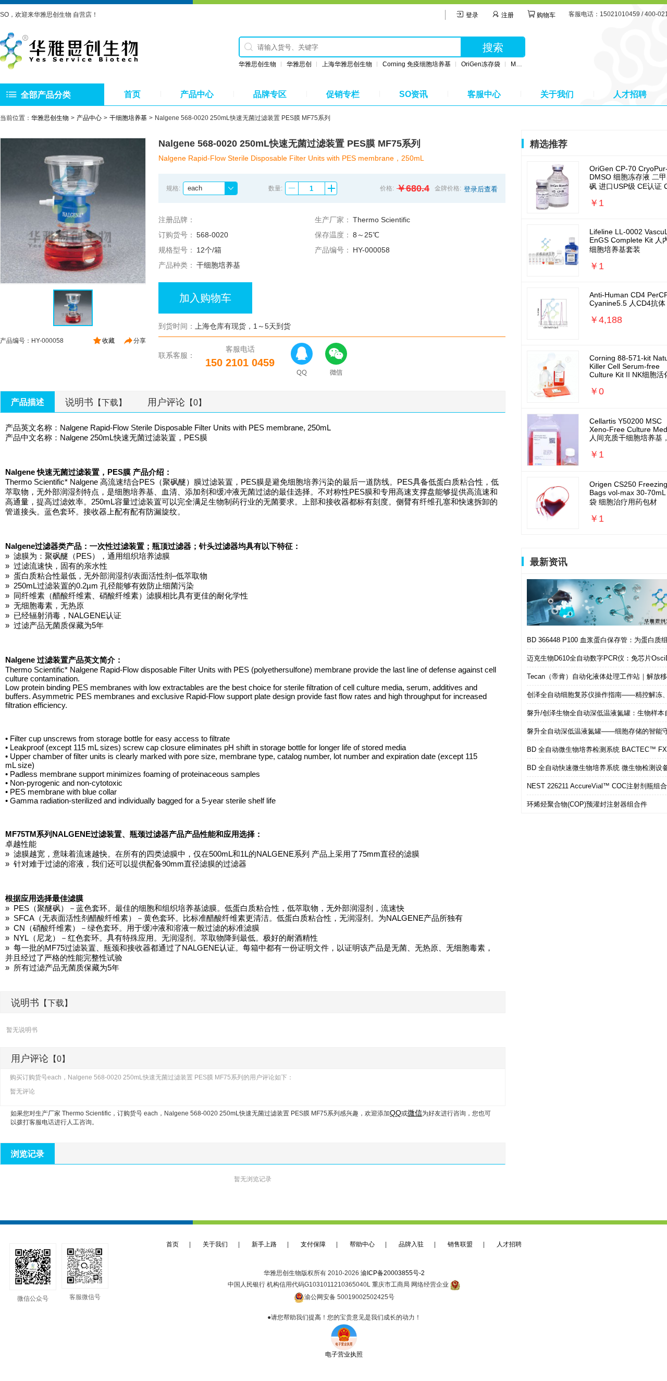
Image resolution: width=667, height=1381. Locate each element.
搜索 (493, 47)
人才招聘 (630, 94)
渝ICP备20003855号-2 (393, 1273)
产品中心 (197, 94)
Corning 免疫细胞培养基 (416, 64)
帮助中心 (362, 1244)
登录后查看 (481, 189)
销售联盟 (460, 1244)
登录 (471, 15)
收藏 (108, 340)
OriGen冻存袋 (480, 64)
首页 (132, 94)
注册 (507, 15)
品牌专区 (270, 94)
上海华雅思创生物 (347, 64)
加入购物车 (205, 298)
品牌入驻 (411, 1244)
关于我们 (557, 94)
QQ (395, 1113)
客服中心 (484, 94)
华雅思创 (299, 64)
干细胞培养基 (128, 118)
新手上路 (264, 1244)
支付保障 (313, 1244)
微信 (414, 1113)
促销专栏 (343, 94)
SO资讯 (413, 94)
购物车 (545, 15)
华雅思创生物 (257, 64)
